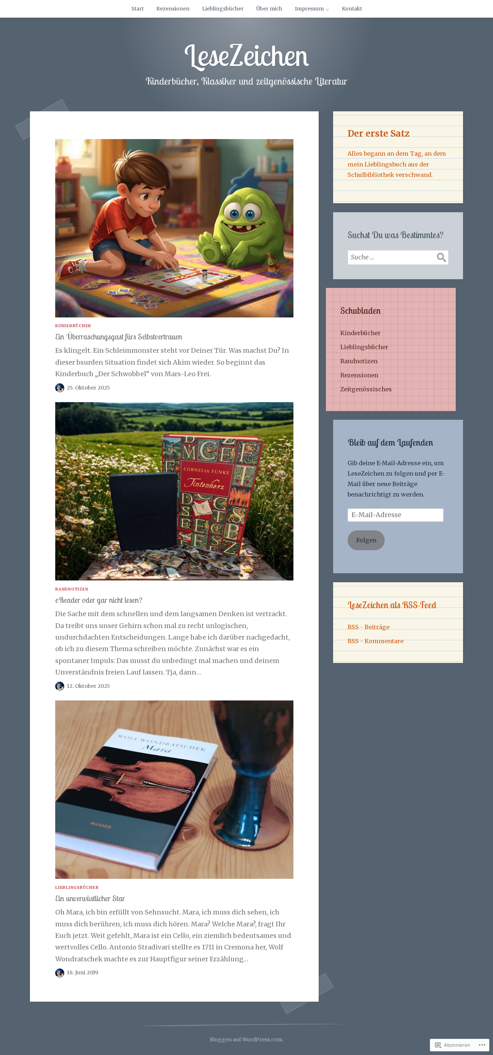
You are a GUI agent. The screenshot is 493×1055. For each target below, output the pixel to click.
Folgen (366, 540)
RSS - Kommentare (375, 641)
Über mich (269, 8)
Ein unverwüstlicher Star (90, 898)
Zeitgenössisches (366, 389)
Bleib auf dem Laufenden (390, 442)
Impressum (309, 8)
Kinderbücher (73, 325)
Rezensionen (172, 8)
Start (137, 8)
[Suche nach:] (398, 257)
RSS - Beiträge (368, 627)
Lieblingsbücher (223, 8)
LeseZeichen (246, 55)
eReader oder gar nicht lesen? (99, 600)
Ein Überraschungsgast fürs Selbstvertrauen (118, 336)
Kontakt (352, 8)
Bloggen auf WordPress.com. (246, 1039)
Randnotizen (71, 589)
